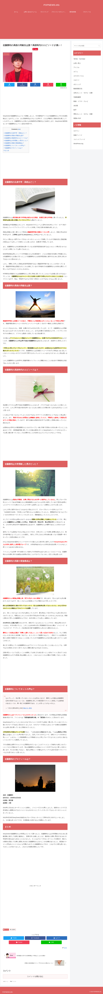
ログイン (76, 131)
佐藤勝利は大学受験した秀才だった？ (16, 140)
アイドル (7, 929)
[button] (99, 46)
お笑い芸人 (77, 63)
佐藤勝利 (13, 929)
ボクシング (77, 84)
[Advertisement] (51, 27)
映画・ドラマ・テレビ (81, 101)
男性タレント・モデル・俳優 (83, 114)
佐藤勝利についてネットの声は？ (14, 145)
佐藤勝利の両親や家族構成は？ (14, 143)
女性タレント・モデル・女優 (83, 93)
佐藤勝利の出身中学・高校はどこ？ (15, 133)
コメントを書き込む (35, 976)
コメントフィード (79, 139)
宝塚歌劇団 (77, 97)
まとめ (6, 150)
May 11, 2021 (27, 708)
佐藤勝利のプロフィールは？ (13, 148)
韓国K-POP (77, 118)
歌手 (75, 110)
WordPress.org (78, 143)
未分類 (76, 105)
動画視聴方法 (78, 88)
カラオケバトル (79, 76)
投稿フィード (78, 135)
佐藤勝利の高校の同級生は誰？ (14, 135)
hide (19, 129)
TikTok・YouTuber (79, 59)
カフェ (76, 71)
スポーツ (76, 80)
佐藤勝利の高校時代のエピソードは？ (16, 138)
